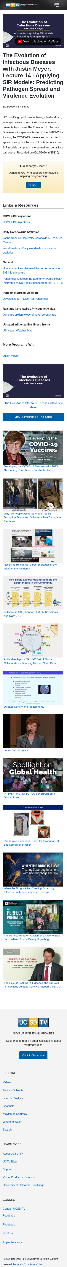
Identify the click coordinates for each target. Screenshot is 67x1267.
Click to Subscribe (33, 1055)
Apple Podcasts (12, 1242)
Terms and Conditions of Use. (28, 1264)
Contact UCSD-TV (14, 1208)
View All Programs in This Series (33, 416)
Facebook (9, 1224)
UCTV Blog (10, 1161)
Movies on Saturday (15, 1113)
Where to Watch (12, 1121)
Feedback (9, 1215)
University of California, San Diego (23, 1185)
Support (7, 1169)
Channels (8, 1106)
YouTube (8, 1233)
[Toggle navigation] (56, 5)
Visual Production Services (19, 1177)
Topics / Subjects (13, 1090)
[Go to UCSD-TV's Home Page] (22, 5)
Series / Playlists (13, 1098)
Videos (7, 1082)
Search (7, 1129)
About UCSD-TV (13, 1153)
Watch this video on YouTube (38, 42)
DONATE (33, 185)
